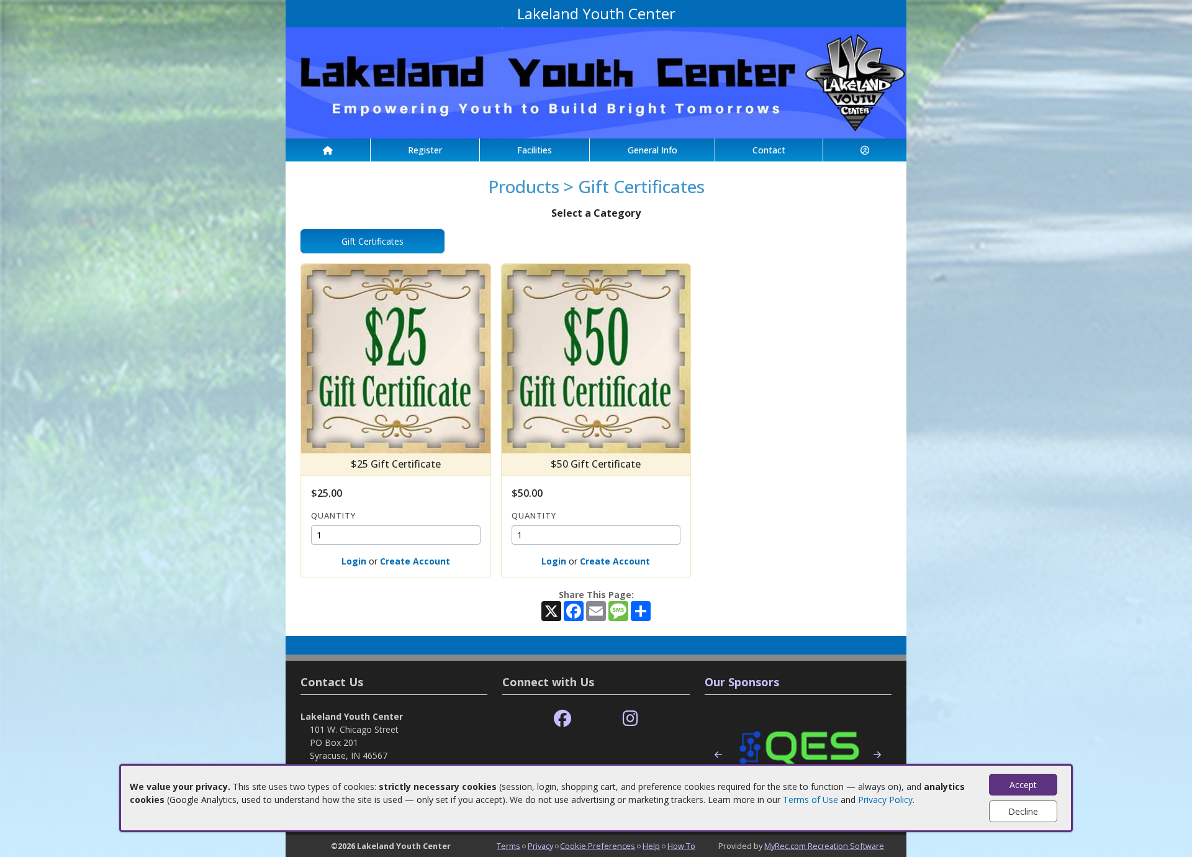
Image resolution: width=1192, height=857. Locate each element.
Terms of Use (810, 799)
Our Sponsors (742, 681)
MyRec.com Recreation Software (824, 845)
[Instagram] (630, 719)
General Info (652, 150)
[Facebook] (562, 719)
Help (651, 845)
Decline (1023, 811)
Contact (768, 150)
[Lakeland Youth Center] (596, 82)
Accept (1023, 785)
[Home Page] (328, 149)
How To (681, 845)
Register (425, 150)
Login (353, 561)
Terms (508, 845)
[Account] (864, 149)
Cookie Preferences (597, 845)
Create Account (415, 561)
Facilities (534, 150)
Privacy (540, 845)
